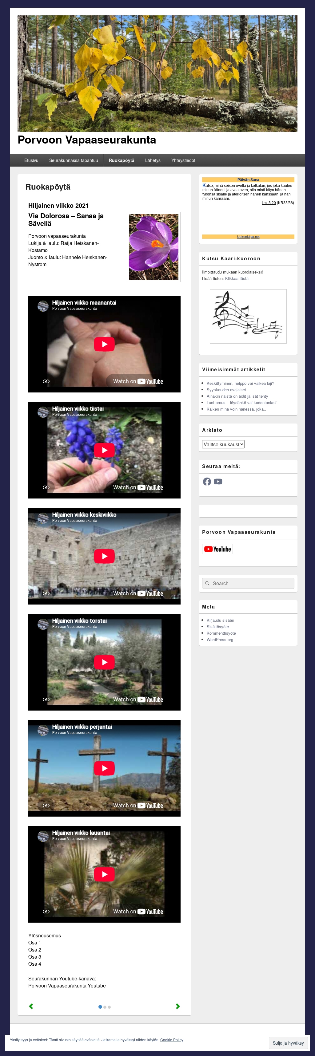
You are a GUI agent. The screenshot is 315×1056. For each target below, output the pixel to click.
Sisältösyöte (218, 626)
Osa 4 (34, 963)
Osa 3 (34, 956)
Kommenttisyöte (221, 633)
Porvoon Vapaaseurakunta (87, 139)
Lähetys (153, 160)
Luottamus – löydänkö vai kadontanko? (242, 402)
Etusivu (31, 160)
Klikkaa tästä (237, 278)
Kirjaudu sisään (220, 620)
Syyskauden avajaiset (226, 389)
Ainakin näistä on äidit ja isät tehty (237, 396)
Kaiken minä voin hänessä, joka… (237, 409)
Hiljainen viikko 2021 (58, 205)
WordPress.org (220, 639)
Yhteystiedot (183, 160)
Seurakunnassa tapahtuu (73, 160)
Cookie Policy (171, 1039)
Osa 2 (34, 949)
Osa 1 (34, 942)
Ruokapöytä (121, 160)
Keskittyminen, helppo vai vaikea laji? (240, 383)
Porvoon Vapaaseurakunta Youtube (67, 985)
